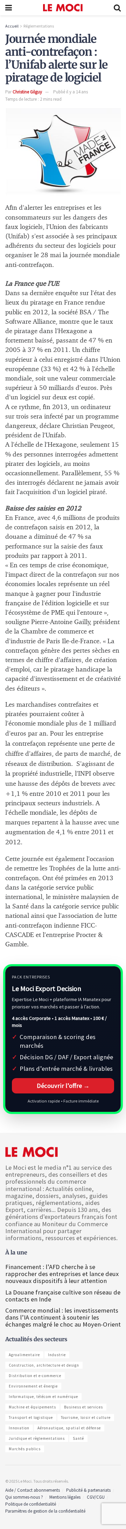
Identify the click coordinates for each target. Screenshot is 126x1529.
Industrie (57, 1354)
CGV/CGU (96, 1497)
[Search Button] (117, 7)
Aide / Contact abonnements (32, 1490)
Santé (78, 1438)
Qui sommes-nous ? (24, 1497)
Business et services (83, 1407)
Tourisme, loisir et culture (86, 1417)
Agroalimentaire (24, 1354)
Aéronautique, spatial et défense (69, 1428)
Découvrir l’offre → (63, 1086)
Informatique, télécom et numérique (43, 1396)
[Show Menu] (8, 7)
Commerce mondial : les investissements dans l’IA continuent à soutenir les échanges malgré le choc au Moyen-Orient (63, 1317)
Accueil (12, 26)
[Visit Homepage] (63, 7)
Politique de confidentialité (30, 1504)
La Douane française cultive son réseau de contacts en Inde (62, 1295)
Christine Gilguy (27, 92)
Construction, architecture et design (44, 1365)
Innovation (19, 1428)
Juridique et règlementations (37, 1438)
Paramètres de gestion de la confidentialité (45, 1511)
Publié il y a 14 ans (70, 92)
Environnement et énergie (33, 1386)
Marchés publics (25, 1448)
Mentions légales (64, 1497)
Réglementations (38, 26)
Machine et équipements (32, 1407)
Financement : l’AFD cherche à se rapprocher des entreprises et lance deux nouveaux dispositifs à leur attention (62, 1274)
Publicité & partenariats (88, 1490)
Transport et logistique (31, 1417)
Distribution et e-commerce (35, 1375)
